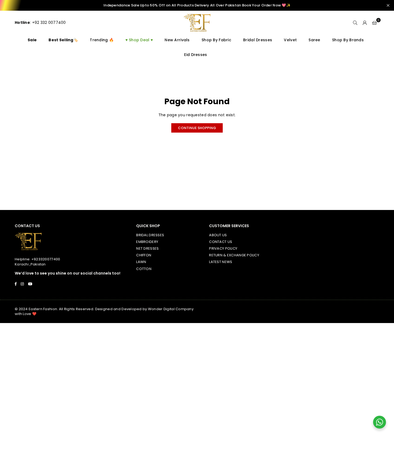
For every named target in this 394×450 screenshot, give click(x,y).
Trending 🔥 (102, 40)
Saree (314, 40)
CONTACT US (220, 241)
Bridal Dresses (257, 40)
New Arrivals (177, 40)
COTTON (143, 268)
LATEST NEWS (220, 261)
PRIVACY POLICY (223, 248)
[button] (374, 23)
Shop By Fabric (216, 40)
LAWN (141, 261)
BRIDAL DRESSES (150, 235)
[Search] (355, 23)
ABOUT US (218, 235)
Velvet (290, 40)
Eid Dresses (195, 54)
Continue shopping (197, 127)
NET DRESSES (147, 248)
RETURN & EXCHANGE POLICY (234, 255)
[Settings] (365, 23)
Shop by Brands (348, 40)
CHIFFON (143, 255)
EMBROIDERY (147, 241)
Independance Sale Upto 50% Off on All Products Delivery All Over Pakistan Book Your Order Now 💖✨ (197, 5)
